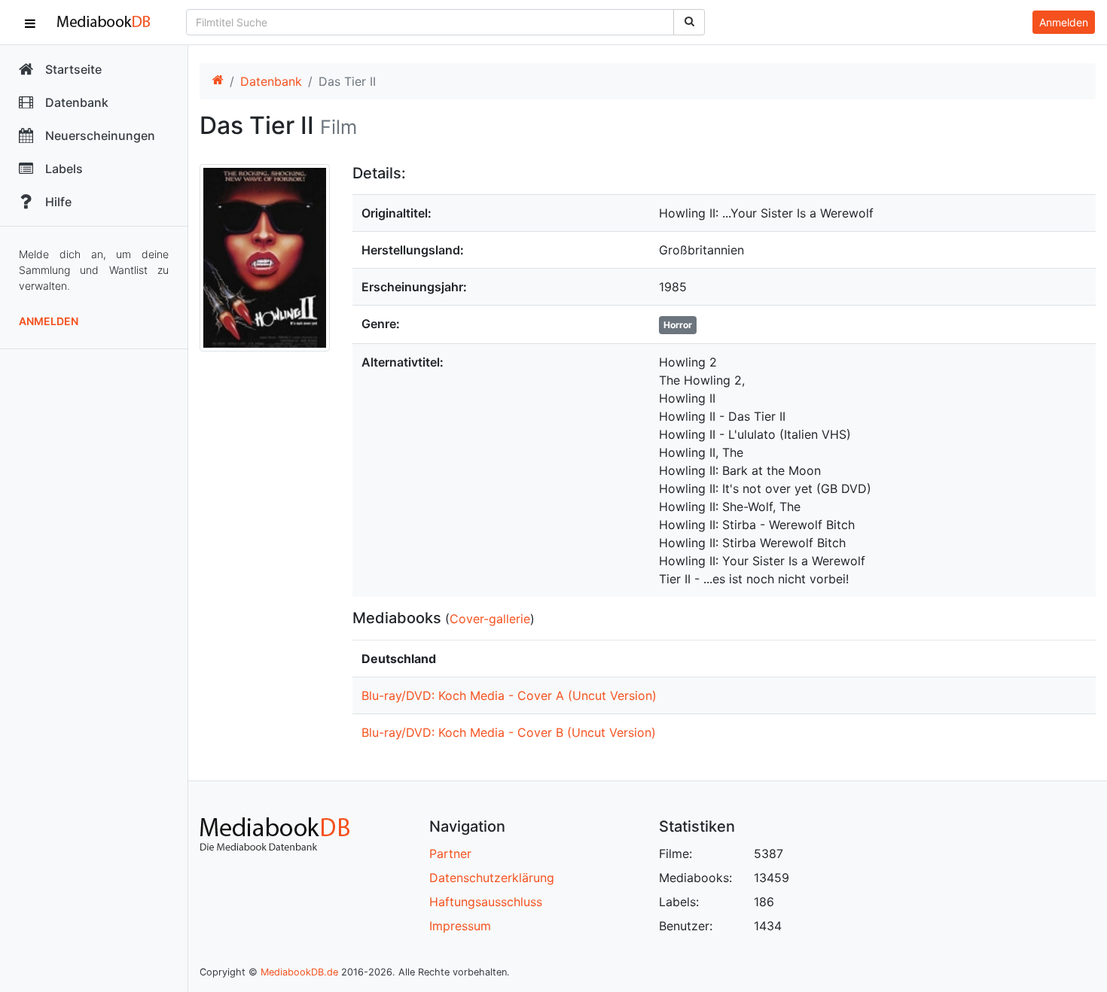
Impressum (460, 925)
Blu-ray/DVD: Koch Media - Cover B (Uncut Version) (508, 732)
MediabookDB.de (299, 972)
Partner (450, 853)
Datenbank (271, 81)
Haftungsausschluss (485, 901)
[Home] (218, 81)
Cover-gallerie (490, 618)
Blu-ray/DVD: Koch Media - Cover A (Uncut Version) (509, 695)
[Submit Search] (689, 22)
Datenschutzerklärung (491, 877)
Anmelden (48, 321)
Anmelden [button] (1063, 22)
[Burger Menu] (30, 23)
